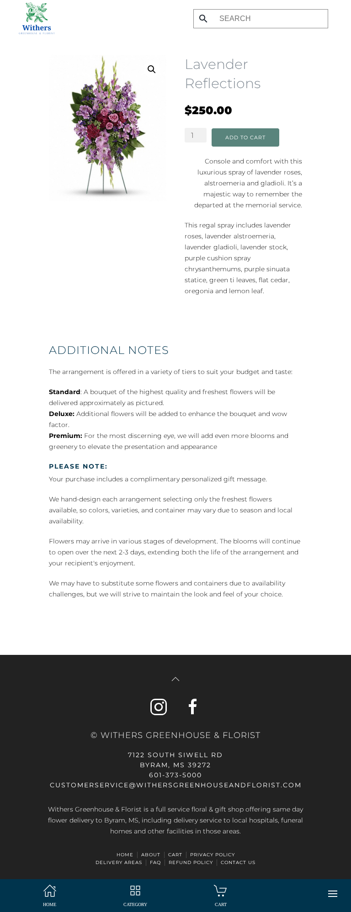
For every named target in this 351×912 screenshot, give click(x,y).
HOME (125, 855)
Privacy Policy (212, 855)
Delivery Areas (119, 862)
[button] (332, 893)
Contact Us (238, 862)
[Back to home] (34, 18)
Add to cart (245, 137)
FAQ (155, 862)
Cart (175, 855)
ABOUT (150, 855)
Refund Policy (191, 862)
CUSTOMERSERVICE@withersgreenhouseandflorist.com (176, 785)
